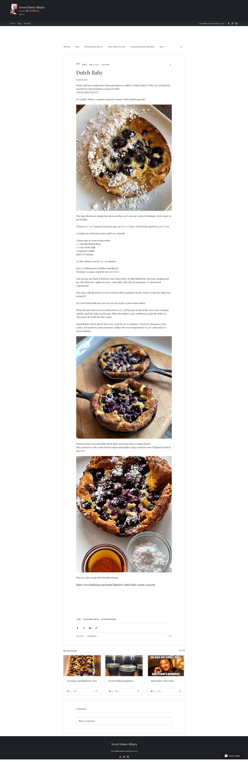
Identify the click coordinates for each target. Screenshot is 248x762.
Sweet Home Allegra (32, 7)
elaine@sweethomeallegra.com (211, 23)
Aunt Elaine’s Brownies (162, 680)
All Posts (66, 46)
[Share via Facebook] (77, 628)
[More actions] (170, 64)
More (162, 46)
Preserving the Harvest (93, 46)
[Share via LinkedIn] (90, 628)
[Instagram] (236, 23)
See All (182, 650)
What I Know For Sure (117, 46)
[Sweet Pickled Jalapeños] (124, 665)
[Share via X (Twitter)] (84, 628)
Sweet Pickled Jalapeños (121, 680)
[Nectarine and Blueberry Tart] (82, 665)
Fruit (77, 46)
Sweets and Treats (108, 619)
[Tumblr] (228, 23)
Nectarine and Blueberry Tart (82, 680)
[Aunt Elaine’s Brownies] (166, 665)
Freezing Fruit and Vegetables (142, 46)
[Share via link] (96, 628)
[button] (181, 47)
